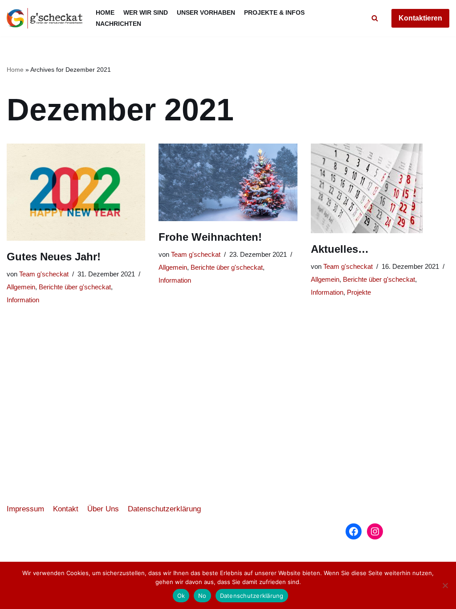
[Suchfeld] (374, 18)
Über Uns (103, 509)
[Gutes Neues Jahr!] (76, 192)
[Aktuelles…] (380, 188)
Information (23, 300)
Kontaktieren (420, 18)
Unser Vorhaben (206, 12)
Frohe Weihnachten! (210, 237)
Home (105, 12)
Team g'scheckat (44, 274)
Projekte (359, 292)
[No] (444, 585)
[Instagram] (375, 531)
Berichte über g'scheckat (75, 287)
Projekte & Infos (274, 12)
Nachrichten (118, 24)
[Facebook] (354, 531)
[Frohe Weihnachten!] (228, 182)
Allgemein (21, 287)
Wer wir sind (145, 12)
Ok (181, 595)
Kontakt (65, 509)
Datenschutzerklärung (164, 509)
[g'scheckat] (44, 18)
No (202, 595)
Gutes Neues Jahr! (54, 257)
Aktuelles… (340, 249)
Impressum (25, 509)
